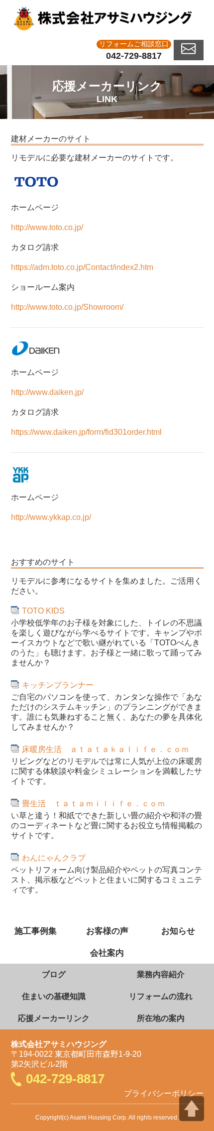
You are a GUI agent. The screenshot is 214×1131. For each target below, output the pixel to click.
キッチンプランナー (58, 685)
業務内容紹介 (161, 974)
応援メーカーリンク (54, 1018)
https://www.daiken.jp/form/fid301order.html (86, 432)
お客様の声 (107, 931)
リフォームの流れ (161, 996)
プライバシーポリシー (164, 1093)
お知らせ (178, 931)
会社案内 (107, 953)
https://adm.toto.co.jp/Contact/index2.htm (82, 267)
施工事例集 (35, 931)
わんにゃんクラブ (54, 858)
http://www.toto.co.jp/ (47, 227)
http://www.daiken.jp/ (47, 392)
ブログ (54, 974)
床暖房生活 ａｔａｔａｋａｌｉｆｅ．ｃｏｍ (105, 749)
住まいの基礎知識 (54, 996)
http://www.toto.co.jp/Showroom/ (67, 307)
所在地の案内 (161, 1018)
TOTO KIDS (43, 611)
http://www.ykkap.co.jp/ (51, 517)
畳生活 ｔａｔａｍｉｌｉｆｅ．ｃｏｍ (93, 803)
